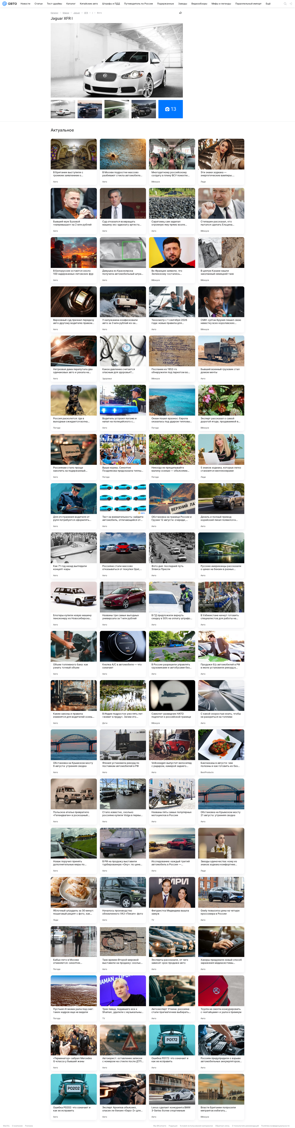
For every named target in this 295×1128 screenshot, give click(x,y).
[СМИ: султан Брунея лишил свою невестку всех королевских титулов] (221, 309)
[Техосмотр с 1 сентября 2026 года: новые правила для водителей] (172, 309)
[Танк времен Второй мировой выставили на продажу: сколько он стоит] (123, 949)
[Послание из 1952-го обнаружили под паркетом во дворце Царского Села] (172, 359)
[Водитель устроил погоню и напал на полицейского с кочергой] (123, 408)
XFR (86, 13)
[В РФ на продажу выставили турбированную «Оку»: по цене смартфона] (123, 851)
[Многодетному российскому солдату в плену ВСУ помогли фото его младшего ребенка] (172, 162)
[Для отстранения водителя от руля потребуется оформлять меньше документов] (74, 506)
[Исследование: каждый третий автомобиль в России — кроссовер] (172, 851)
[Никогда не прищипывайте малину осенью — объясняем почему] (172, 457)
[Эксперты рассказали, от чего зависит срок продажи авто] (172, 949)
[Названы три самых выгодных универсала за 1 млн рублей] (123, 605)
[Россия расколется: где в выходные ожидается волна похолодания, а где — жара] (74, 408)
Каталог (54, 13)
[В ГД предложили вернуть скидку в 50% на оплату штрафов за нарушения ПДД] (172, 605)
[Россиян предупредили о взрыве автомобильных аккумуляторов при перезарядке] (221, 1048)
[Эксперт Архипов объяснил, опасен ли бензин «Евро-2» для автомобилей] (123, 1097)
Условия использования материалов (196, 1126)
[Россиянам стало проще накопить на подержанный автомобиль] (74, 457)
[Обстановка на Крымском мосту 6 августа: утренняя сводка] (74, 752)
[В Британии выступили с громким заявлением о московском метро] (74, 162)
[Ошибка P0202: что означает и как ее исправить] (74, 1097)
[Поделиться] (180, 12)
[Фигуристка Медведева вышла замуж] (172, 900)
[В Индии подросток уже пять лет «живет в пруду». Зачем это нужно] (123, 703)
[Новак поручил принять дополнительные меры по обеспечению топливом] (74, 851)
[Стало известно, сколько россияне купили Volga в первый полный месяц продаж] (123, 802)
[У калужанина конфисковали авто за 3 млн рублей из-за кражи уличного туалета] (123, 309)
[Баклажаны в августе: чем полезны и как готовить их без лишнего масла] (221, 752)
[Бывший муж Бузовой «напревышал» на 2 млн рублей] (74, 211)
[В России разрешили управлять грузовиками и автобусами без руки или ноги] (172, 654)
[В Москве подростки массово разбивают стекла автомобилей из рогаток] (123, 162)
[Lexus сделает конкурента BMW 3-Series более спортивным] (172, 1097)
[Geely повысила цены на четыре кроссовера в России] (221, 900)
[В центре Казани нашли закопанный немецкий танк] (221, 260)
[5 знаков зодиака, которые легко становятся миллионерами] (221, 457)
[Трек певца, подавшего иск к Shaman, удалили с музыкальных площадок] (123, 998)
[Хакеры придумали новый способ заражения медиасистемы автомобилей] (221, 949)
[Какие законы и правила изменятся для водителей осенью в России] (74, 703)
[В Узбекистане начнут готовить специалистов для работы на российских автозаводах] (221, 605)
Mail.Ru (6, 1126)
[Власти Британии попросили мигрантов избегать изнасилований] (221, 1097)
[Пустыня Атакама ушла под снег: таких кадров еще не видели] (74, 998)
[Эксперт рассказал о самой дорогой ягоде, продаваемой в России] (221, 408)
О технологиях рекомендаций (245, 1126)
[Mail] (4, 3)
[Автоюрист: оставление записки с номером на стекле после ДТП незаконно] (123, 1048)
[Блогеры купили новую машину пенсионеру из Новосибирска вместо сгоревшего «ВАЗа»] (74, 605)
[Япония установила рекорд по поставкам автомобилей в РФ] (123, 752)
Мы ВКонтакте (159, 1126)
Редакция (173, 1126)
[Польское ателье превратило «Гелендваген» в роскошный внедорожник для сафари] (74, 802)
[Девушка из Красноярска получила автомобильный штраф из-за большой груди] (123, 260)
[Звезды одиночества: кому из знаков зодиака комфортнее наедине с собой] (221, 851)
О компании (17, 1126)
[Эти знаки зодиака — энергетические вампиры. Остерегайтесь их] (221, 162)
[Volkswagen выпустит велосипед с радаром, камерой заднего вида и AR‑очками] (172, 752)
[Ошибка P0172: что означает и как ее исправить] (172, 1048)
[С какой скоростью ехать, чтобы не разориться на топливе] (221, 703)
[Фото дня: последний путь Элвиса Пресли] (172, 555)
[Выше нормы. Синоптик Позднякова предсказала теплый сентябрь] (123, 457)
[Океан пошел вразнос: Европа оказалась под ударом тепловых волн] (172, 408)
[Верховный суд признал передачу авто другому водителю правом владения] (74, 309)
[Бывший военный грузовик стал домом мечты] (221, 359)
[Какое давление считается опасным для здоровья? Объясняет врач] (123, 359)
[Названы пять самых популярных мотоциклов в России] (172, 802)
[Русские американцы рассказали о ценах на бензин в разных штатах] (221, 555)
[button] (117, 60)
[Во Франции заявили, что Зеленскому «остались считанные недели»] (172, 260)
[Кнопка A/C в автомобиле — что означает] (123, 654)
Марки (66, 13)
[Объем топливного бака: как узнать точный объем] (74, 654)
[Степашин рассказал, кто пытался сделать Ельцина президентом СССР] (221, 211)
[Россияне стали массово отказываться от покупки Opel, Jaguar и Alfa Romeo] (123, 555)
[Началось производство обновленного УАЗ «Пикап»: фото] (123, 900)
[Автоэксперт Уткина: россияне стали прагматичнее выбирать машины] (172, 998)
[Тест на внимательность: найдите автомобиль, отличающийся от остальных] (123, 506)
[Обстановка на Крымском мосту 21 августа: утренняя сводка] (221, 802)
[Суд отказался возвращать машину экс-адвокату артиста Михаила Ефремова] (123, 211)
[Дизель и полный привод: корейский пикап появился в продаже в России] (221, 506)
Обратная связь (222, 1126)
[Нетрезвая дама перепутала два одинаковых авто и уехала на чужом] (74, 359)
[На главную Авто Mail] (12, 3)
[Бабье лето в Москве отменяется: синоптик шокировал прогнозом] (74, 949)
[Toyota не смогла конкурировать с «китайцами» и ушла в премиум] (221, 998)
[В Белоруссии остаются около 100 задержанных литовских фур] (74, 260)
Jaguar (76, 13)
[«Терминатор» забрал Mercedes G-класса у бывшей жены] (74, 1048)
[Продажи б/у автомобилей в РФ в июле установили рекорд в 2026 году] (221, 654)
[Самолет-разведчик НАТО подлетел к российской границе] (172, 703)
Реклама (29, 1126)
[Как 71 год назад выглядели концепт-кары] (74, 555)
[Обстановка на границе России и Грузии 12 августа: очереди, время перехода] (172, 506)
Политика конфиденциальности (275, 1126)
